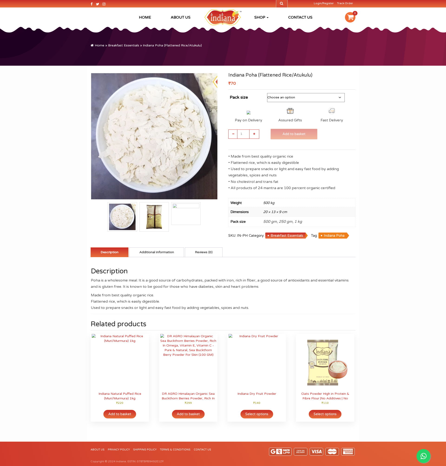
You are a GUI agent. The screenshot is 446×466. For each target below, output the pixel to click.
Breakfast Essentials (123, 45)
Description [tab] (109, 252)
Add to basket (293, 134)
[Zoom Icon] (154, 136)
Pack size (239, 97)
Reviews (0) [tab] (204, 252)
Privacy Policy (119, 449)
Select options (256, 414)
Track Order (345, 3)
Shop (260, 17)
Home (145, 17)
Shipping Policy (145, 449)
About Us (180, 17)
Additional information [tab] (156, 252)
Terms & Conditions (175, 449)
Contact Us (300, 17)
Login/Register (324, 3)
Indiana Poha (334, 235)
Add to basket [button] (119, 414)
